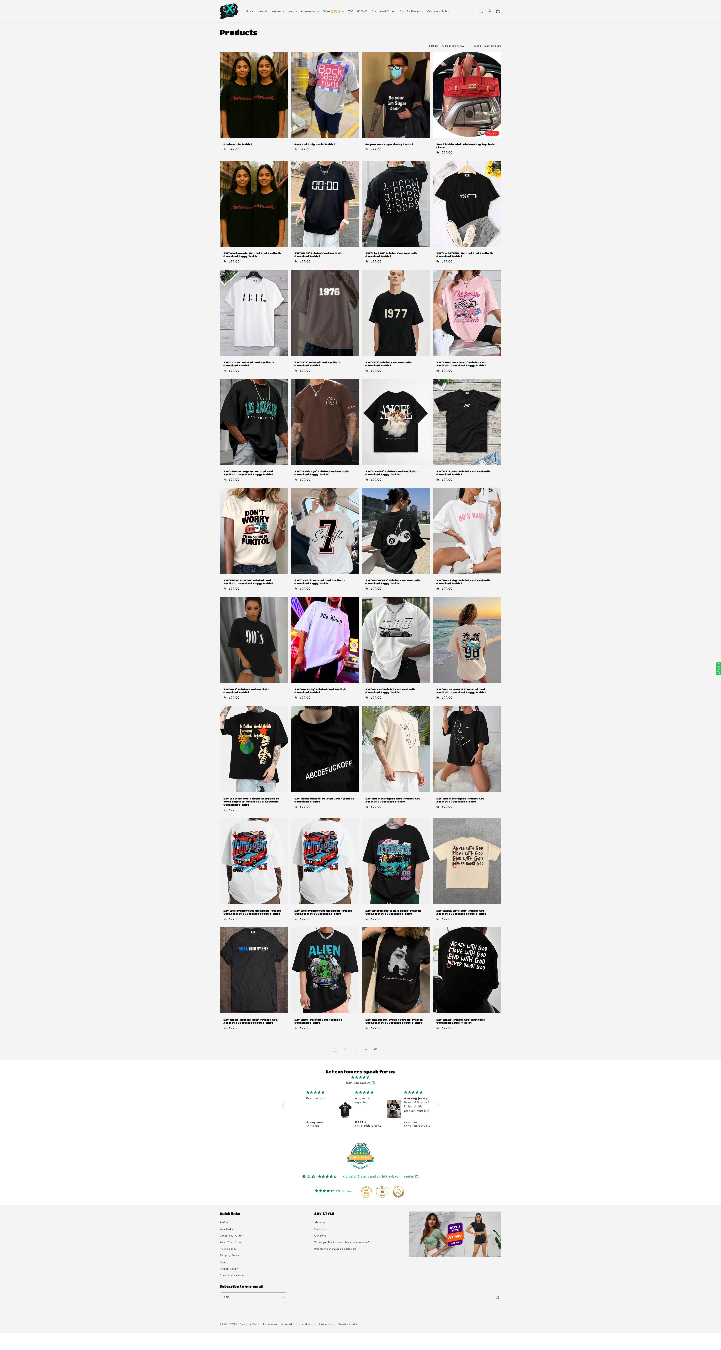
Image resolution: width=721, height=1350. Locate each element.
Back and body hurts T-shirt (314, 144)
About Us (319, 1222)
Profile (224, 1222)
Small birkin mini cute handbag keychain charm (465, 146)
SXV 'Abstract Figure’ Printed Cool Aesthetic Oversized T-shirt (460, 800)
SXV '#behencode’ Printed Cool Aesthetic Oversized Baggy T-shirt (252, 255)
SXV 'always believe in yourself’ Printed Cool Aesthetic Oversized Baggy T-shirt (394, 1021)
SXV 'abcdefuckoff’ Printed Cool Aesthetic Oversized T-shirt (324, 800)
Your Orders (227, 1229)
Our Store (320, 1235)
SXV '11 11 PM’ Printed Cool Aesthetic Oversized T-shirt (248, 364)
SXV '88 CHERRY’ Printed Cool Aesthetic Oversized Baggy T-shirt (393, 582)
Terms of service (307, 1324)
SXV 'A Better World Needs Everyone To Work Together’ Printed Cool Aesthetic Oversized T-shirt (251, 801)
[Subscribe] (283, 1297)
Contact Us (320, 1229)
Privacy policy (288, 1324)
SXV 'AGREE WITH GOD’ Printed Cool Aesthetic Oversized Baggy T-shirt (461, 912)
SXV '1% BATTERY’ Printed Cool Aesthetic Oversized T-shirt (464, 255)
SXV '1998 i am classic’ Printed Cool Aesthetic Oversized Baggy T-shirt (461, 364)
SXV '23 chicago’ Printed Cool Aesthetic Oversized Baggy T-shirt (322, 473)
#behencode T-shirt (237, 144)
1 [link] (335, 1049)
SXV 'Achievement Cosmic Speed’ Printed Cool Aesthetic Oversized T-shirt (323, 912)
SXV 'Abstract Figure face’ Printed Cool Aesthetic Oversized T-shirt (393, 800)
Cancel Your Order (231, 1235)
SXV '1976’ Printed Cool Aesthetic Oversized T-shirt (317, 364)
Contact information (348, 1324)
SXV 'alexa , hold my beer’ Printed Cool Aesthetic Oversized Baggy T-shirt (250, 1021)
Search (224, 1262)
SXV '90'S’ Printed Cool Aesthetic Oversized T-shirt (246, 691)
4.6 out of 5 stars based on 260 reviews (370, 1176)
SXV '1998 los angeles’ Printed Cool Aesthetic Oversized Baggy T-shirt (248, 473)
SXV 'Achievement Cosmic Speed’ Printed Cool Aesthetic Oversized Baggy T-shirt (252, 912)
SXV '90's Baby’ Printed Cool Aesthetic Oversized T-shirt (463, 582)
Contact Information (232, 1275)
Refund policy (228, 1249)
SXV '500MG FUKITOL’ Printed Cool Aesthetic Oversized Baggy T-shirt (248, 582)
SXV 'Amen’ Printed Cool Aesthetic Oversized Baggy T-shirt (460, 1021)
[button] (278, 11)
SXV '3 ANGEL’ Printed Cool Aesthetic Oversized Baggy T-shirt (391, 473)
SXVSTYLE (234, 1324)
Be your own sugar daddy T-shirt (389, 144)
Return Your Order (231, 1242)
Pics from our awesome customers (335, 1249)
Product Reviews (230, 1269)
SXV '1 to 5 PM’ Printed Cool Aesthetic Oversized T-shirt (391, 255)
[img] (360, 1077)
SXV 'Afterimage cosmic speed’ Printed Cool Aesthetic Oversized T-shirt (393, 912)
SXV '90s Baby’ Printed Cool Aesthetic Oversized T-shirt (321, 691)
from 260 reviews (358, 1083)
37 (375, 1049)
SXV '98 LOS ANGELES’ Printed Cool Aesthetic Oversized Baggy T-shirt (461, 691)
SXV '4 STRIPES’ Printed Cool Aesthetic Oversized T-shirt (463, 473)
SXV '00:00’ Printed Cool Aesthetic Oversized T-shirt (318, 255)
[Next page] (386, 1049)
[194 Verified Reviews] (360, 1170)
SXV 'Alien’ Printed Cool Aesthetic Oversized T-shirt (318, 1021)
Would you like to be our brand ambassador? (342, 1242)
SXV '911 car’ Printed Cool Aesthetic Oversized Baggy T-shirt (390, 691)
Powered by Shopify (249, 1324)
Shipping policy (326, 1324)
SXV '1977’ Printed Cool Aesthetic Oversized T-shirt (388, 364)
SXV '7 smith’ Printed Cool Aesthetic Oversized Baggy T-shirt (319, 582)
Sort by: (433, 46)
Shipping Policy (229, 1255)
